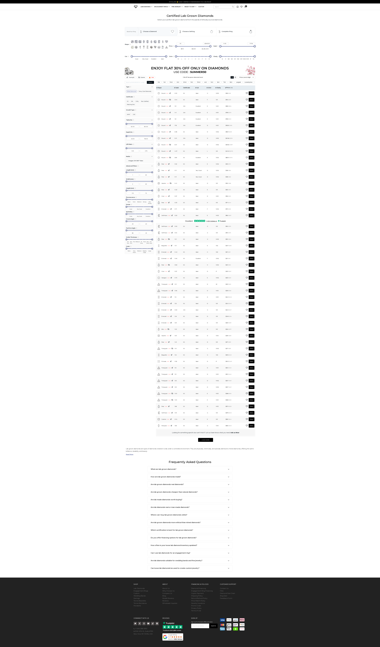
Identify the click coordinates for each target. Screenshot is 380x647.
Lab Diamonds (146, 6)
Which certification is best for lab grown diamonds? (172, 530)
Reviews (165, 601)
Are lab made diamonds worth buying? (166, 500)
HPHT (128, 114)
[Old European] (136, 47)
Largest (238, 82)
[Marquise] (162, 41)
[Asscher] (155, 41)
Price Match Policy (198, 601)
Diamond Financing (198, 588)
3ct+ (191, 82)
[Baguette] (147, 47)
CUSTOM (201, 6)
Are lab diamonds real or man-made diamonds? (170, 507)
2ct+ (178, 82)
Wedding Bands (140, 596)
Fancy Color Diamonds (145, 91)
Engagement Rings (141, 591)
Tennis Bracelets (140, 601)
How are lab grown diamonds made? (166, 477)
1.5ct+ (171, 82)
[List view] (232, 77)
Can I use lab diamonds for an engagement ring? (170, 553)
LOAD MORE (205, 440)
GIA (132, 101)
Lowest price (248, 82)
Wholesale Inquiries (169, 603)
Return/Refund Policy (199, 598)
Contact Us (224, 588)
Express (143, 77)
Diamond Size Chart (227, 593)
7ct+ (224, 82)
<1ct (159, 82)
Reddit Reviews (168, 598)
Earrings (137, 598)
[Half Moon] (140, 47)
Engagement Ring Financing (202, 591)
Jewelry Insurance (198, 603)
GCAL (137, 101)
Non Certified (145, 101)
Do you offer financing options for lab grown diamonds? (174, 538)
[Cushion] (140, 41)
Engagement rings (161, 6)
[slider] (176, 46)
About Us (166, 588)
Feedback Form (226, 598)
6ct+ (218, 82)
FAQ (221, 591)
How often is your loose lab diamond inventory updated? (174, 545)
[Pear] (151, 41)
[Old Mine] (159, 47)
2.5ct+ (185, 82)
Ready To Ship (190, 6)
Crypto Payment (197, 593)
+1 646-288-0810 (141, 628)
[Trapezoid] (162, 47)
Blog (164, 596)
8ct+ (231, 82)
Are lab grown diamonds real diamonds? (167, 484)
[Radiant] (159, 41)
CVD (134, 114)
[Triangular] (166, 47)
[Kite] (155, 47)
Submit (150, 82)
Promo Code (196, 606)
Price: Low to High (245, 77)
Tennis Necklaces (140, 603)
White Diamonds (131, 91)
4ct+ (205, 82)
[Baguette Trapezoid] (143, 47)
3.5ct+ (199, 82)
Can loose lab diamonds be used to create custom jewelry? (175, 568)
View (251, 93)
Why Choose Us (168, 591)
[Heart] (166, 41)
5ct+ (212, 82)
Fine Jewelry (176, 6)
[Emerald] (147, 41)
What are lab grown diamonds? (163, 469)
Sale (152, 77)
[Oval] (143, 41)
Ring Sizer (223, 596)
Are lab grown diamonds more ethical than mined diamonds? (176, 522)
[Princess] (136, 41)
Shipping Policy (197, 596)
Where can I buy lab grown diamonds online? (169, 515)
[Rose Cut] (132, 47)
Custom (137, 593)
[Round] (132, 41)
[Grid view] (235, 77)
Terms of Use (196, 611)
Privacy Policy (196, 608)
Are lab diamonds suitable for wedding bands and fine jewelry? (176, 561)
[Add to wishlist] (247, 93)
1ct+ (165, 82)
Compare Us (167, 593)
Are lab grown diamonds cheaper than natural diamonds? (174, 492)
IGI (127, 101)
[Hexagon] (151, 47)
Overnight (131, 77)
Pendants (137, 606)
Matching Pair (131, 104)
